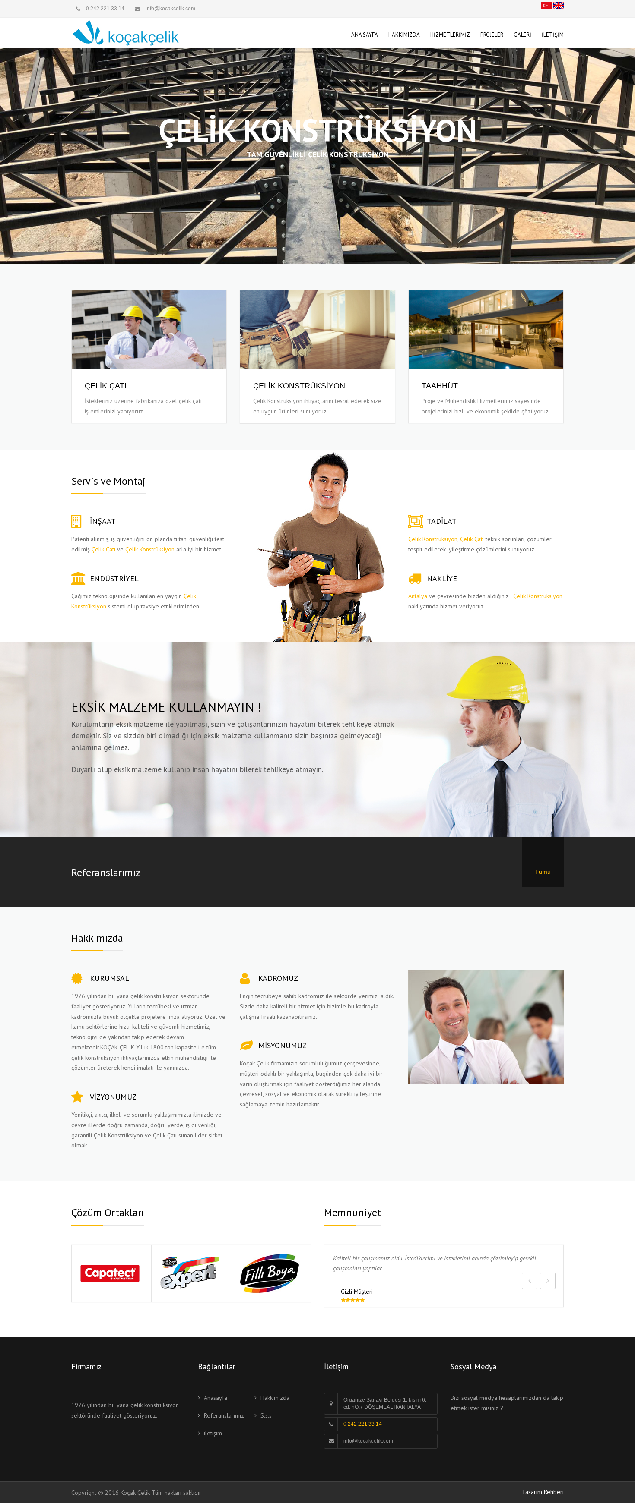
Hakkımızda (404, 34)
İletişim (553, 34)
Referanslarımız (224, 1415)
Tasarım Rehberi (543, 1492)
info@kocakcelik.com (368, 1441)
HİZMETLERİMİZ (450, 34)
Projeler (491, 34)
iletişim (213, 1433)
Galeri (522, 34)
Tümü (543, 871)
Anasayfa (215, 1398)
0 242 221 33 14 (105, 9)
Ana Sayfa (364, 34)
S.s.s (266, 1415)
